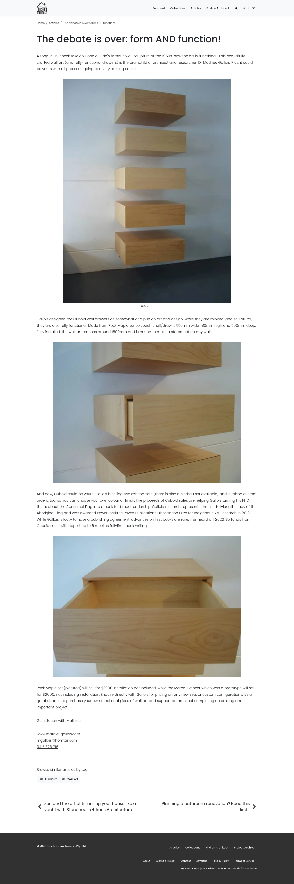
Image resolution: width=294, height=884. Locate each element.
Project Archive (244, 848)
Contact (186, 861)
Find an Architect (217, 8)
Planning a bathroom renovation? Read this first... (206, 806)
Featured (159, 8)
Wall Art (72, 779)
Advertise (201, 861)
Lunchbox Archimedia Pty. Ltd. (66, 846)
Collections (177, 8)
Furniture (148, 306)
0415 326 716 (47, 746)
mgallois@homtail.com (57, 740)
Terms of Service (244, 861)
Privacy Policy (221, 861)
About (146, 861)
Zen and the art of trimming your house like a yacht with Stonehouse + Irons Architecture (90, 806)
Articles (196, 8)
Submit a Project (165, 861)
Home (41, 23)
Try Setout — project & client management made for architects (219, 868)
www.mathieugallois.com (58, 734)
